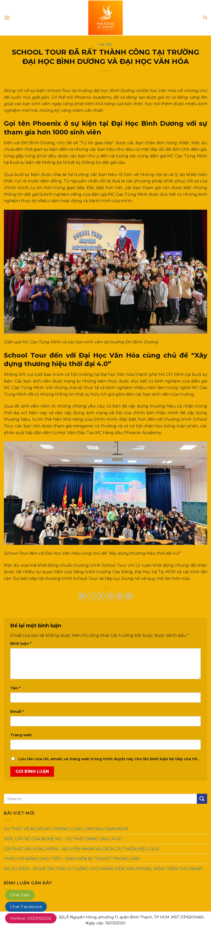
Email (17, 711)
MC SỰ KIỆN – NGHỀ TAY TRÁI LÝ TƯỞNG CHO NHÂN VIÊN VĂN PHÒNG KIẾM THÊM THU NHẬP (103, 868)
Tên (15, 688)
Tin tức (105, 44)
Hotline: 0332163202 (30, 918)
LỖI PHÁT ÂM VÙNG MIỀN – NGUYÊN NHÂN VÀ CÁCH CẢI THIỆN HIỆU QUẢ (81, 848)
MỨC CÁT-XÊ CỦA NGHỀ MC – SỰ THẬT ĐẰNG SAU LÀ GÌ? (63, 838)
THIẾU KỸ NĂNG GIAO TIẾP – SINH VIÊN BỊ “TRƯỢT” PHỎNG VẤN (71, 858)
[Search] (205, 18)
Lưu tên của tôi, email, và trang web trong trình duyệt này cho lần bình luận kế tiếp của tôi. (108, 759)
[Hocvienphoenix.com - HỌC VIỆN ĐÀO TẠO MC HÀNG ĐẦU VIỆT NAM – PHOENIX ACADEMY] (105, 18)
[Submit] (202, 799)
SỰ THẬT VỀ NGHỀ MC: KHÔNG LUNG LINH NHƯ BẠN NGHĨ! (66, 828)
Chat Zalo (20, 894)
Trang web (21, 735)
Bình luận (20, 643)
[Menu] (7, 17)
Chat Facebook (26, 906)
